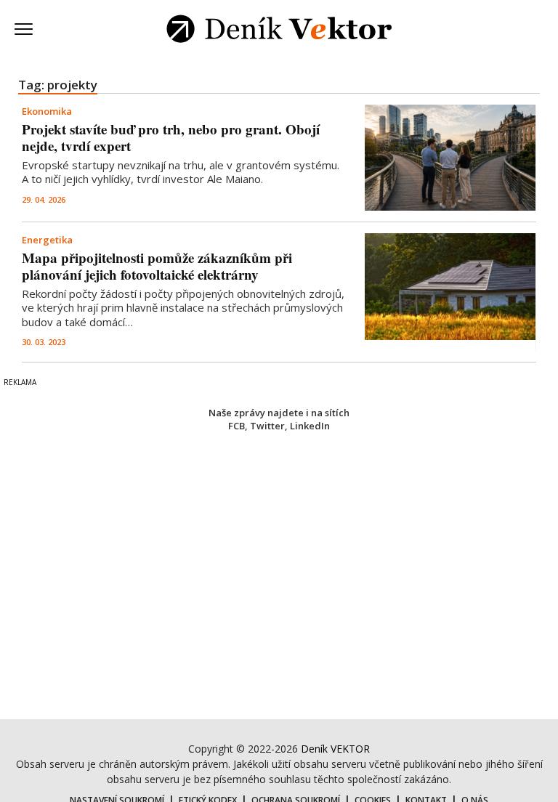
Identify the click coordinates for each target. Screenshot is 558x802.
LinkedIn (310, 425)
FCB (236, 425)
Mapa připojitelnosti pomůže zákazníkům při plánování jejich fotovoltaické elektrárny (157, 266)
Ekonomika (47, 111)
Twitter (267, 425)
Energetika (47, 239)
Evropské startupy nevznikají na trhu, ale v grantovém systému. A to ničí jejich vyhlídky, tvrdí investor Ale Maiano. (180, 172)
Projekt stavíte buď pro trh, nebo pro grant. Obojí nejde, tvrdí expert (171, 137)
